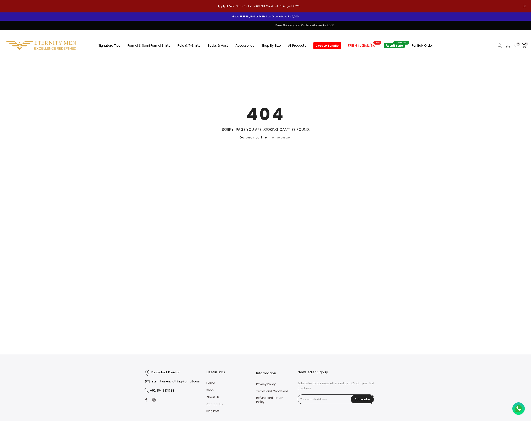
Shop (210, 390)
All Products (297, 45)
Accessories (244, 45)
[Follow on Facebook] (146, 399)
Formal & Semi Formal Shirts (149, 45)
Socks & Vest (218, 45)
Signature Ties (109, 45)
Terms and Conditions (272, 391)
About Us (212, 397)
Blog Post (212, 411)
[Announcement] (265, 17)
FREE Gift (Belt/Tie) (364, 45)
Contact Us (214, 404)
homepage (279, 137)
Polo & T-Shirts (189, 45)
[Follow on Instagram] (154, 399)
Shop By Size (271, 45)
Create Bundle (327, 46)
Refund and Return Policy (269, 400)
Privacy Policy (266, 384)
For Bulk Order (422, 45)
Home (210, 383)
